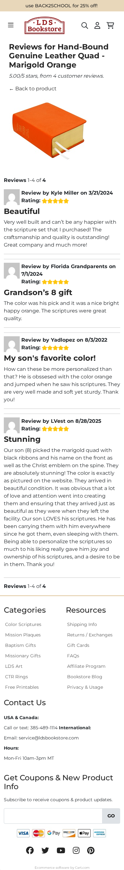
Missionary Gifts (23, 656)
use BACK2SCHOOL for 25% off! (61, 6)
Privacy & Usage (85, 687)
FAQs (73, 656)
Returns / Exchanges (90, 635)
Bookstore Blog (84, 677)
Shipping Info (82, 624)
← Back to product (33, 89)
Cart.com (82, 868)
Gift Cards (78, 645)
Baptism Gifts (20, 645)
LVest (58, 421)
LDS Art (14, 666)
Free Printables (22, 687)
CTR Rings (16, 677)
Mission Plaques (23, 635)
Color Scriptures (23, 624)
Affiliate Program (86, 666)
